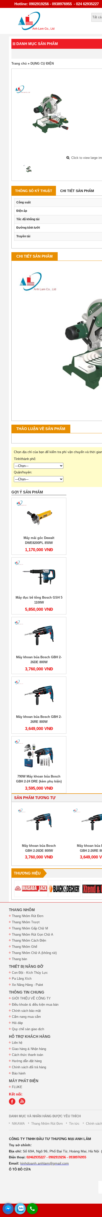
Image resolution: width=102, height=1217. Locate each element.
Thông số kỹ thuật (33, 191)
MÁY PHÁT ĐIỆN (23, 1081)
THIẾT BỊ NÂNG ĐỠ (26, 967)
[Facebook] (13, 1103)
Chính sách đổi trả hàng (29, 1067)
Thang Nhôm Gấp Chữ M (30, 928)
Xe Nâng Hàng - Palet (27, 985)
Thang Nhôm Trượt (26, 922)
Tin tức (74, 1123)
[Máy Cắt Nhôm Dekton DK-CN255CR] (29, 169)
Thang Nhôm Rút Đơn (27, 916)
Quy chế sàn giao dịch (28, 1029)
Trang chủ (19, 63)
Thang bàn (19, 959)
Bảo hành (19, 1073)
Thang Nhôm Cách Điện (29, 940)
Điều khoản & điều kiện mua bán (35, 1004)
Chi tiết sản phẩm (77, 191)
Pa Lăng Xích (21, 978)
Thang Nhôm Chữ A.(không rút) (34, 953)
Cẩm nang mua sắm (26, 1017)
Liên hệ (17, 1043)
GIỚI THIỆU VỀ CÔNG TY (31, 998)
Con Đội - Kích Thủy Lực (30, 972)
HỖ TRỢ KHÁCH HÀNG (30, 1037)
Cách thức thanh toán (27, 1055)
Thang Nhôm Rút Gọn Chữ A (32, 934)
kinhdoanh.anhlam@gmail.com (44, 1163)
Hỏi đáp (17, 1023)
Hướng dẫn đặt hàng (27, 1061)
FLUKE (17, 1087)
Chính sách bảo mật (26, 1011)
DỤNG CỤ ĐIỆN (42, 63)
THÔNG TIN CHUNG (26, 992)
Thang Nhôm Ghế (24, 947)
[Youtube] (23, 1103)
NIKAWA (18, 1123)
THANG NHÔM (22, 910)
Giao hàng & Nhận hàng (29, 1049)
